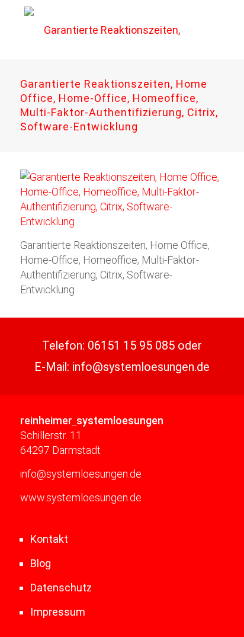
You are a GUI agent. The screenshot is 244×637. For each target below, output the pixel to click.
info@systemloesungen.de (141, 367)
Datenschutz (61, 587)
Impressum (57, 612)
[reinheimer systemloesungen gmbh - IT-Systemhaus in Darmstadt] (107, 29)
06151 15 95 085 (131, 346)
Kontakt (49, 539)
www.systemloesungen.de (81, 497)
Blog (40, 563)
